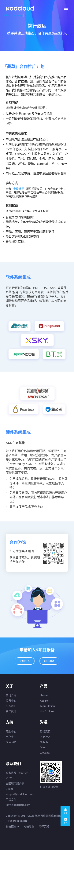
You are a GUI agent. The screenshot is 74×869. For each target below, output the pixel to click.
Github (44, 742)
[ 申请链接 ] (19, 188)
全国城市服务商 (15, 783)
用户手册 (11, 736)
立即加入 (24, 661)
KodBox (44, 700)
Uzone (44, 695)
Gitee (43, 747)
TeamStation (47, 705)
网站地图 (29, 826)
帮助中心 (11, 731)
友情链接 (11, 826)
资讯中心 (11, 700)
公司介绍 (11, 695)
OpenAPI (11, 742)
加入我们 (11, 705)
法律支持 (44, 826)
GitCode (45, 752)
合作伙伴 (11, 711)
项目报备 (49, 661)
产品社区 (45, 736)
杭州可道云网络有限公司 (49, 815)
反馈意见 (45, 731)
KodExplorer (47, 711)
